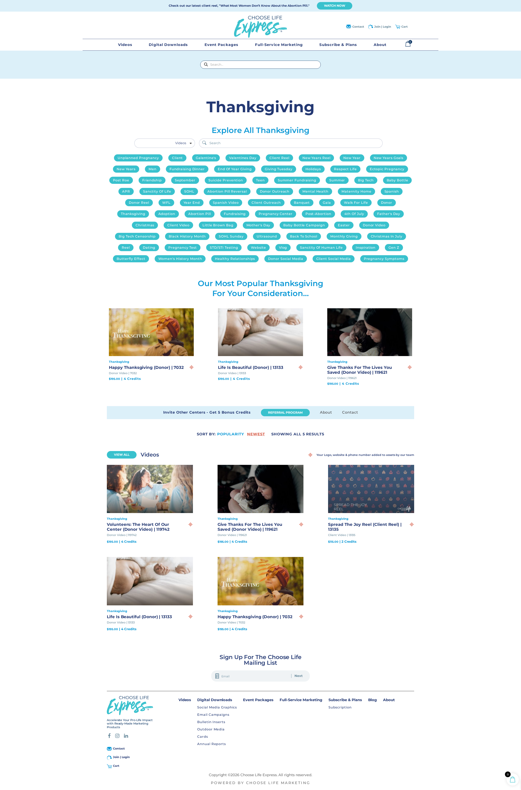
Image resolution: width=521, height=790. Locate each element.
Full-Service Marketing (279, 44)
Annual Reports (211, 744)
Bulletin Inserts (211, 722)
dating (149, 248)
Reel (126, 248)
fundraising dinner (187, 169)
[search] (204, 143)
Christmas (145, 225)
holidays (313, 169)
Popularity (230, 434)
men (153, 169)
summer (337, 180)
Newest (256, 434)
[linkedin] (126, 736)
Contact (358, 26)
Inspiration (365, 248)
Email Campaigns (213, 715)
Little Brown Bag (217, 225)
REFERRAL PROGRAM (285, 412)
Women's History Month (180, 259)
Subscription (340, 707)
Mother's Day (258, 225)
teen (260, 180)
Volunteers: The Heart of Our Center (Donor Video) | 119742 (138, 527)
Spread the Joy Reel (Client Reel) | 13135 (365, 527)
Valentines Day (242, 158)
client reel (279, 158)
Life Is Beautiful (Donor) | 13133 (250, 367)
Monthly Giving (344, 236)
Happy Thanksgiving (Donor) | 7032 (146, 367)
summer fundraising (297, 180)
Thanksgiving (133, 214)
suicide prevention (225, 180)
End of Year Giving (235, 169)
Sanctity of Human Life (321, 248)
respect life (345, 169)
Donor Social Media (285, 259)
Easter (344, 225)
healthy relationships (235, 259)
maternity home (356, 191)
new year (351, 158)
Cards (202, 737)
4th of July (354, 214)
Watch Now (334, 6)
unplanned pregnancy (138, 158)
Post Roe (121, 180)
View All (121, 455)
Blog (372, 700)
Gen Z (394, 248)
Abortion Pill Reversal (227, 191)
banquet (302, 203)
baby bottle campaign (304, 225)
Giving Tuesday (278, 169)
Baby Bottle (397, 180)
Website (258, 248)
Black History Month (187, 236)
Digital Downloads (168, 44)
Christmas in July (386, 236)
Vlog (283, 248)
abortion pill (199, 214)
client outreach (266, 203)
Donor (386, 203)
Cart (404, 26)
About (380, 44)
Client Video (178, 225)
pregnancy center (275, 214)
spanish (391, 191)
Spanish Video (226, 203)
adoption (166, 214)
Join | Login (382, 26)
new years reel (316, 158)
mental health (315, 191)
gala (327, 203)
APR (126, 191)
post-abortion (318, 214)
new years (126, 169)
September (185, 180)
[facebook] (109, 736)
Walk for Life (356, 203)
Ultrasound (267, 236)
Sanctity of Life (157, 191)
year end (192, 203)
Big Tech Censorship (137, 236)
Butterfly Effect (131, 259)
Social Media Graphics (217, 707)
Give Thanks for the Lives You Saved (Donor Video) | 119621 (359, 370)
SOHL (189, 191)
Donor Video (374, 225)
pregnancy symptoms (384, 259)
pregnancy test (182, 248)
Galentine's (206, 158)
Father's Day (388, 214)
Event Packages (221, 44)
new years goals (389, 158)
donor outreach (275, 191)
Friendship (152, 180)
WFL (166, 203)
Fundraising (235, 214)
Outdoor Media (211, 729)
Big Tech (365, 180)
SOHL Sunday (231, 236)
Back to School (303, 236)
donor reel (139, 203)
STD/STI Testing (224, 248)
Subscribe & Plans (338, 44)
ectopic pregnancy (387, 169)
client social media (333, 259)
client (177, 158)
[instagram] (117, 736)
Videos (125, 44)
